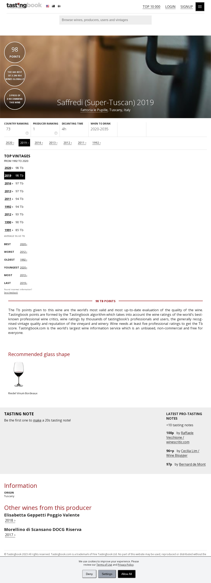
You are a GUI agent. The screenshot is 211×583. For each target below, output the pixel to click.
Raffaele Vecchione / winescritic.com (179, 437)
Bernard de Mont (192, 464)
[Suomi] (59, 7)
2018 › (10, 520)
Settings (107, 574)
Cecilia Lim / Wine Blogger (182, 453)
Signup (187, 6)
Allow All (126, 574)
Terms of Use (104, 564)
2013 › (53, 143)
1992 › (96, 143)
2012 (8, 214)
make (37, 420)
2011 (8, 199)
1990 (8, 222)
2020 (8, 168)
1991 (8, 230)
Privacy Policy (126, 564)
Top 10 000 (151, 6)
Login (170, 6)
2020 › (10, 143)
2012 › (67, 143)
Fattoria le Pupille (94, 110)
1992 (8, 207)
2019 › (24, 143)
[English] (48, 7)
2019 (8, 175)
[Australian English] (54, 7)
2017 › (10, 534)
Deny (89, 574)
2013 (8, 191)
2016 (8, 183)
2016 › (39, 143)
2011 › (82, 143)
